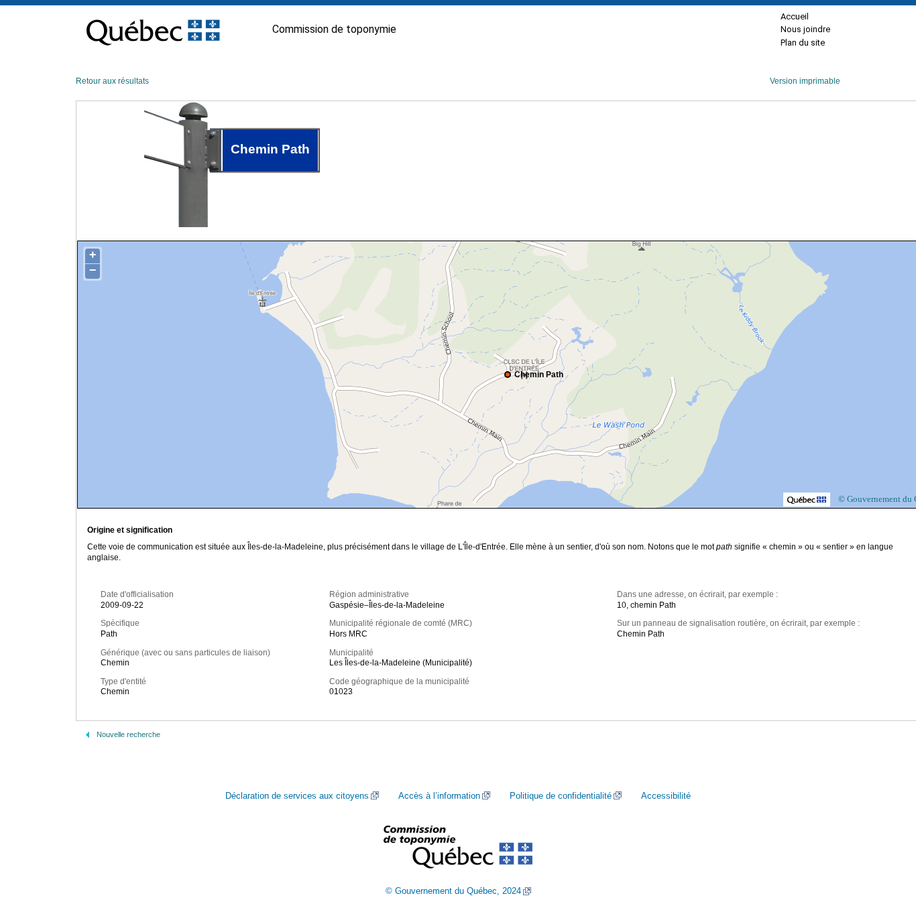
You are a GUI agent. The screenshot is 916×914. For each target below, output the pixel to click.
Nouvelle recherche (128, 734)
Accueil (795, 16)
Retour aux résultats (112, 81)
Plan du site (803, 43)
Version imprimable (805, 81)
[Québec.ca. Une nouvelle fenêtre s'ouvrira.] (153, 29)
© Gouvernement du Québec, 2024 (453, 891)
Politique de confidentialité (561, 796)
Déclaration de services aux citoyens (297, 796)
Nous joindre (805, 29)
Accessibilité (666, 796)
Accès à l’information (439, 796)
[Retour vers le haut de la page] (882, 840)
